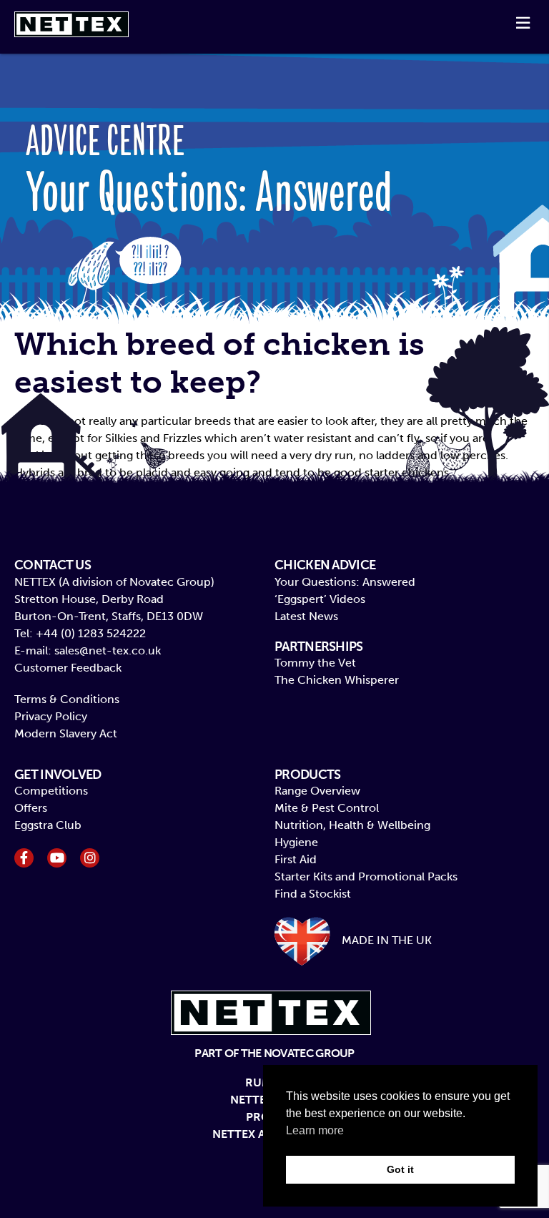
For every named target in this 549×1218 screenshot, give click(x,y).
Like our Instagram (89, 858)
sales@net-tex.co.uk (107, 650)
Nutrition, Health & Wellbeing (352, 825)
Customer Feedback (68, 667)
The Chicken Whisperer (336, 680)
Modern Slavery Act (65, 733)
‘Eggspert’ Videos (319, 599)
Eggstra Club (47, 825)
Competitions (51, 790)
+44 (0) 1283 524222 (91, 633)
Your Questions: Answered (344, 582)
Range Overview (317, 790)
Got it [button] (400, 1169)
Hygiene (296, 842)
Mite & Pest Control (326, 808)
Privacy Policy (50, 716)
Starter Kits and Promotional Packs (366, 876)
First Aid (295, 859)
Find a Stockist (312, 893)
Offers (30, 808)
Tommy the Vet (315, 662)
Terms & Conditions (66, 699)
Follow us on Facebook (24, 858)
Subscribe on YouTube (56, 858)
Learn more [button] (315, 1130)
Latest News (306, 616)
